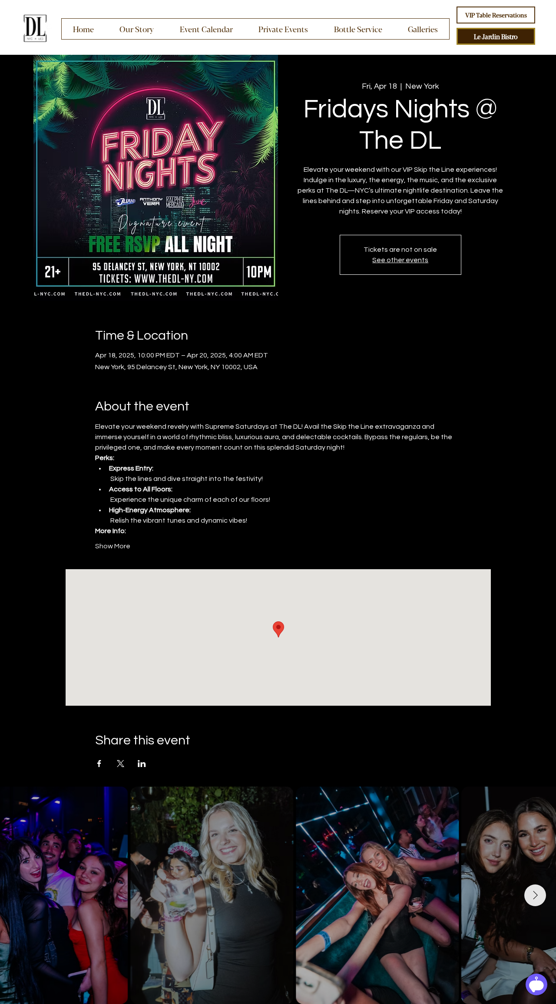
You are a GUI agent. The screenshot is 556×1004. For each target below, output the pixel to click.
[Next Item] (535, 895)
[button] (283, 29)
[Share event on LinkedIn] (142, 763)
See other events (400, 260)
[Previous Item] (21, 895)
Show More (112, 546)
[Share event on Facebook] (99, 763)
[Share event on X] (120, 763)
